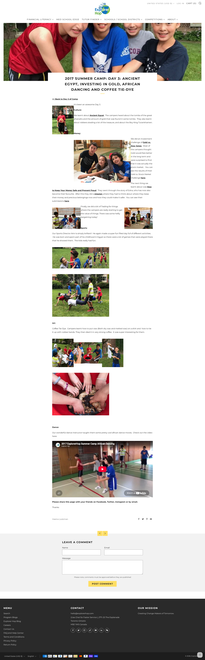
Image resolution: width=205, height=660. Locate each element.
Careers (7, 625)
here (143, 178)
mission (98, 194)
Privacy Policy (10, 641)
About (172, 19)
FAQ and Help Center (14, 633)
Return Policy (10, 645)
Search (7, 613)
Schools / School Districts (122, 19)
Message (66, 558)
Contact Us (9, 629)
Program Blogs (11, 617)
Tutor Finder (90, 19)
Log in (180, 3)
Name (65, 548)
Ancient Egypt (97, 115)
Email (107, 548)
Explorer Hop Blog (12, 621)
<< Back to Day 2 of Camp (65, 99)
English (31, 656)
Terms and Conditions (14, 637)
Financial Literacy (39, 19)
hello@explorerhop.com (82, 613)
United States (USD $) (159, 3)
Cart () (191, 3)
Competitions (154, 19)
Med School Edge (67, 19)
